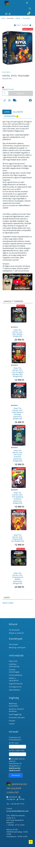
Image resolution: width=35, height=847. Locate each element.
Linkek (11, 724)
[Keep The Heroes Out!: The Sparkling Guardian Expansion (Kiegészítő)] (18, 477)
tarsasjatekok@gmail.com (18, 811)
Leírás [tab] (7, 112)
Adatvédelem (14, 690)
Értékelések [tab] (11, 116)
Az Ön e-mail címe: (17, 750)
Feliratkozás (15, 775)
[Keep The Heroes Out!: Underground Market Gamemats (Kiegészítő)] (18, 558)
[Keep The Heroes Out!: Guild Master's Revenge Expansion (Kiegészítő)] (18, 393)
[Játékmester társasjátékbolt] (7, 2)
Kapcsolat (13, 661)
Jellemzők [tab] (18, 112)
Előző (18, 25)
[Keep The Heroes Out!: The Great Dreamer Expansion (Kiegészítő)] (18, 435)
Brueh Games (6, 72)
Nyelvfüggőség (15, 714)
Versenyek (13, 644)
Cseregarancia (15, 687)
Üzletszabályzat (15, 675)
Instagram (11, 799)
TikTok (21, 799)
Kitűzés (12, 721)
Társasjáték (26, 18)
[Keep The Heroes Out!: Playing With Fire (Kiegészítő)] (18, 519)
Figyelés (21, 93)
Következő (25, 25)
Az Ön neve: (14, 743)
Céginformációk (15, 684)
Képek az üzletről (16, 633)
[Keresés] (30, 8)
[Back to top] (31, 842)
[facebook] (30, 100)
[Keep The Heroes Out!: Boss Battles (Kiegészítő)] (18, 314)
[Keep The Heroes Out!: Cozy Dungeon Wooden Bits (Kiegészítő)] (18, 352)
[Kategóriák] (27, 3)
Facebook (13, 797)
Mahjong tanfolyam (17, 647)
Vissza (4, 18)
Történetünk (14, 630)
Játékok (17, 18)
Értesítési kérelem (17, 717)
